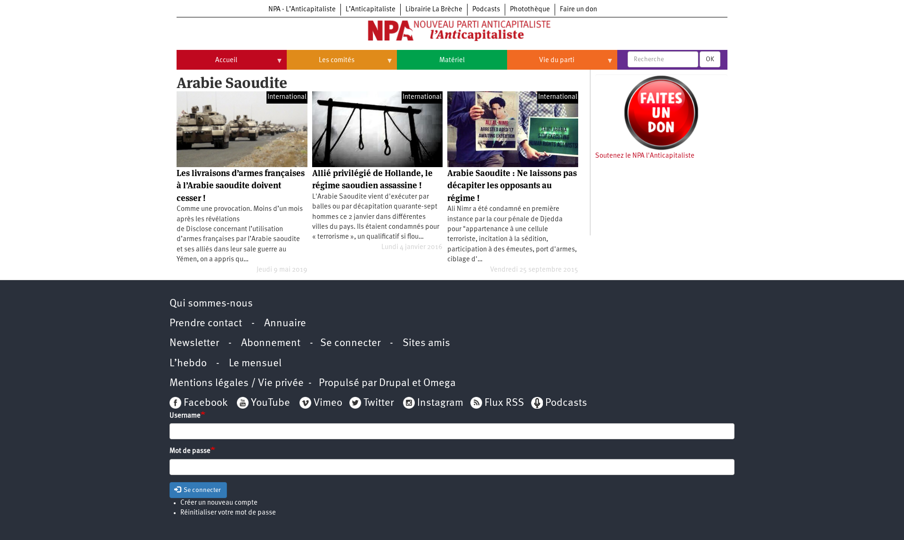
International (287, 97)
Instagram (440, 403)
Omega (439, 383)
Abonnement (270, 343)
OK (710, 59)
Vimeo (328, 403)
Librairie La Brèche (433, 9)
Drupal (394, 383)
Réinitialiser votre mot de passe (228, 512)
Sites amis (426, 343)
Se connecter (350, 343)
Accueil (207, 64)
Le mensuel (255, 363)
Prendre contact (206, 323)
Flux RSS (504, 403)
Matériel (452, 60)
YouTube (269, 403)
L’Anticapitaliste (371, 9)
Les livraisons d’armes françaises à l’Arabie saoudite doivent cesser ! (241, 185)
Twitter (378, 403)
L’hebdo (188, 363)
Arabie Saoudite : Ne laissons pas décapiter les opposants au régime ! (512, 185)
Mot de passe (190, 451)
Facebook (204, 403)
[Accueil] (452, 32)
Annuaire (285, 323)
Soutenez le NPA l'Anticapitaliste (644, 156)
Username (185, 415)
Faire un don (578, 9)
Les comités (321, 64)
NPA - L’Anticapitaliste (302, 9)
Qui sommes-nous (211, 303)
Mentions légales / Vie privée (237, 383)
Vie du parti (540, 64)
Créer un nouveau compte (219, 503)
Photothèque (530, 9)
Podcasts (486, 9)
